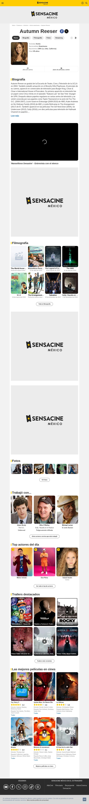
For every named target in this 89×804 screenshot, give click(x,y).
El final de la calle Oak (64, 747)
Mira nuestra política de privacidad (38, 800)
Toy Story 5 (15, 702)
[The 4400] (70, 256)
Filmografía (20, 243)
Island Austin (67, 578)
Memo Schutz (22, 578)
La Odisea (60, 702)
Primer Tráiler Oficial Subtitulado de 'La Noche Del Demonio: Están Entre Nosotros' (67, 654)
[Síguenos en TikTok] (32, 786)
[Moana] (22, 731)
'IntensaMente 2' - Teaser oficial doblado (22, 624)
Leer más (15, 116)
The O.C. (21, 528)
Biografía (18, 79)
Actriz (38, 44)
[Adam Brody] (21, 510)
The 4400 (70, 268)
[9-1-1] (19, 283)
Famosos (19, 25)
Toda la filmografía (44, 304)
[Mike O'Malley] (44, 510)
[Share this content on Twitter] (66, 31)
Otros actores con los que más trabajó (44, 536)
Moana (13, 747)
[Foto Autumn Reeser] (16, 469)
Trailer (13, 715)
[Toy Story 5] (22, 686)
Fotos (16, 461)
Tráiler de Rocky (67, 624)
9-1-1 (19, 295)
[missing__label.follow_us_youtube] (6, 786)
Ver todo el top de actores (44, 586)
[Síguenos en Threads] (38, 786)
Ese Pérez (44, 578)
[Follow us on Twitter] (19, 786)
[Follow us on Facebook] (13, 786)
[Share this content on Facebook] (62, 31)
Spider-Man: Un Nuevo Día (43, 702)
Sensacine (67, 788)
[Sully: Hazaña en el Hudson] (70, 283)
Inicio (13, 25)
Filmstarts (59, 785)
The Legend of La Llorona (53, 268)
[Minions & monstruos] (44, 731)
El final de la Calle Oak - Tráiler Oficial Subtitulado (44, 654)
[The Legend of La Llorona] (53, 256)
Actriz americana (34, 25)
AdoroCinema (81, 785)
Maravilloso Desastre (36, 268)
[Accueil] (42, 3)
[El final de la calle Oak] (67, 731)
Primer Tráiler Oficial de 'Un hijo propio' (22, 654)
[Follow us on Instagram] (25, 786)
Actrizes (26, 25)
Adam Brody (21, 525)
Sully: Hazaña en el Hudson (70, 295)
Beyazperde (69, 785)
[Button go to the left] (71, 38)
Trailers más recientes (44, 661)
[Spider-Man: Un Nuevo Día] (44, 686)
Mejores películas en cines (44, 766)
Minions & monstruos (41, 747)
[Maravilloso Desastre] (36, 256)
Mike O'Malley (44, 525)
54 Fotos (44, 480)
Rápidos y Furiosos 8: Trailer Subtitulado (44, 624)
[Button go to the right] (75, 38)
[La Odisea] (67, 686)
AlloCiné (50, 785)
